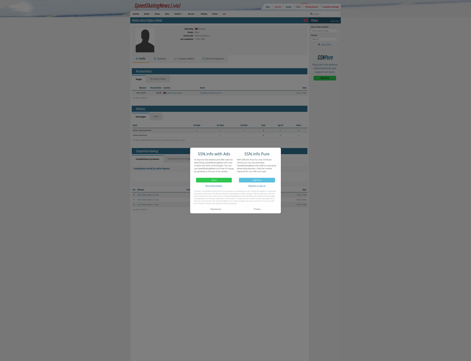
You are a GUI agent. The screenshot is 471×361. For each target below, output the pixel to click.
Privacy (257, 209)
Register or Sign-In (257, 185)
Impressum (215, 209)
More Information (214, 185)
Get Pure (257, 180)
